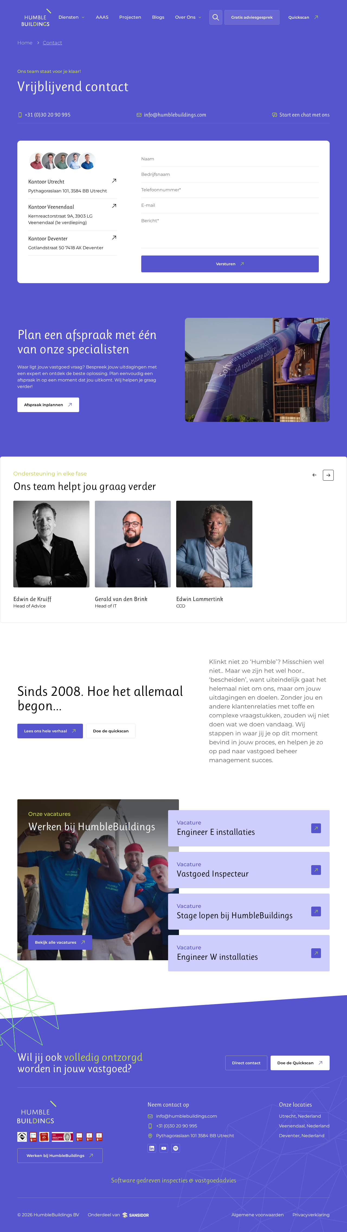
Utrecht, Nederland (300, 1116)
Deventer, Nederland (301, 1135)
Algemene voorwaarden (258, 1214)
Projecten (130, 17)
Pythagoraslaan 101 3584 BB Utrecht (195, 1135)
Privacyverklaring (311, 1214)
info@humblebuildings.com (186, 1116)
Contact (52, 43)
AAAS (102, 17)
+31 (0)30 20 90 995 (176, 1125)
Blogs (158, 17)
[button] (314, 475)
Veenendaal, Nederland (304, 1125)
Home (25, 43)
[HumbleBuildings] (36, 17)
